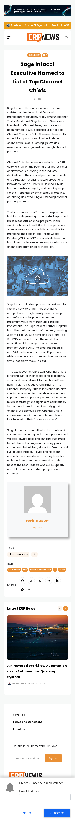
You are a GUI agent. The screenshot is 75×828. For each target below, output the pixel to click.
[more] (29, 589)
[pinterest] (40, 580)
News (62, 569)
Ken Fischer (18, 683)
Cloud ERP (34, 55)
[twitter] (31, 580)
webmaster (37, 520)
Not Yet (27, 812)
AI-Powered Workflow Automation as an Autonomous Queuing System (37, 671)
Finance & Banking (40, 569)
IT (55, 569)
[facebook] (22, 580)
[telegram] (48, 580)
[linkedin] (57, 580)
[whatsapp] (22, 589)
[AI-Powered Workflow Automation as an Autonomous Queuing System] (37, 637)
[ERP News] (37, 38)
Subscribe (57, 812)
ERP (45, 55)
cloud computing (18, 554)
